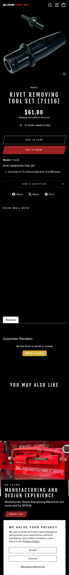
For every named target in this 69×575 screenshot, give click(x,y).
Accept (33, 550)
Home (33, 87)
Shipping (23, 117)
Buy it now (34, 150)
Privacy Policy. (31, 541)
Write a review (34, 353)
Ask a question (34, 184)
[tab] (11, 320)
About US (16, 514)
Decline (32, 558)
